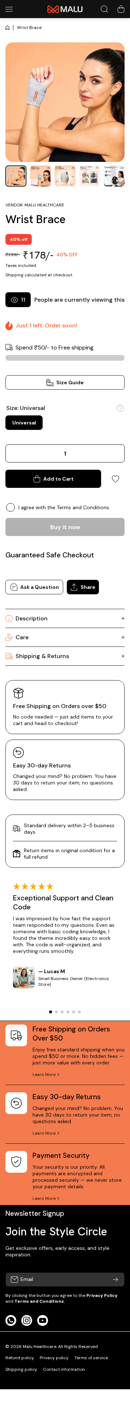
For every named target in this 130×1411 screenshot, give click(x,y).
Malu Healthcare (44, 205)
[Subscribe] (116, 1279)
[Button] (120, 408)
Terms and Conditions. (83, 507)
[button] (121, 9)
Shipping (14, 275)
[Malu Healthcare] (65, 9)
